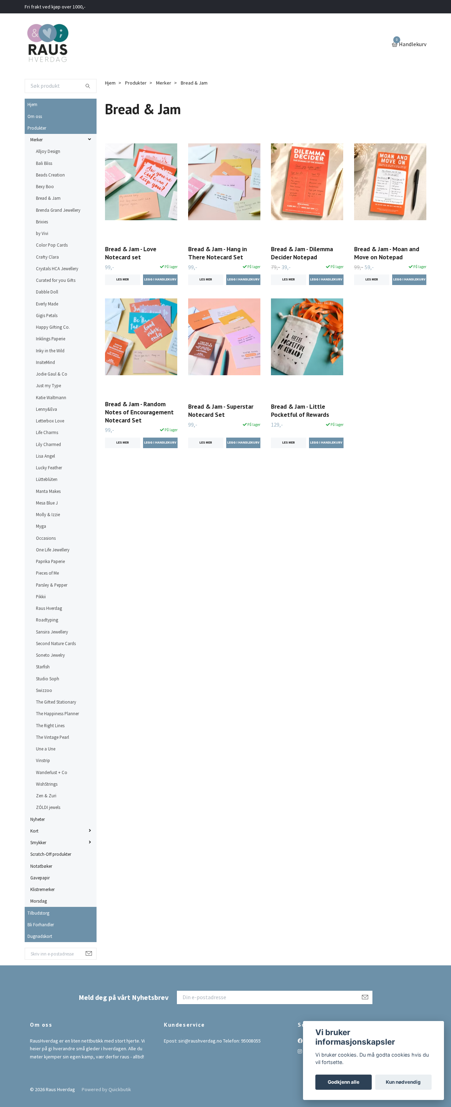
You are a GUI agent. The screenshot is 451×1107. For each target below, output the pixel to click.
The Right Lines (50, 725)
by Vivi (42, 233)
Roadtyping (47, 620)
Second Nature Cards (56, 643)
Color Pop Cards (52, 245)
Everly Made (47, 304)
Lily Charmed (48, 444)
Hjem (32, 104)
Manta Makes (48, 491)
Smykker (38, 842)
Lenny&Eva (46, 409)
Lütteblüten (46, 479)
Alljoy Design (48, 151)
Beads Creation (50, 175)
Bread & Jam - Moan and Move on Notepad (386, 253)
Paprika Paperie (50, 561)
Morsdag (38, 901)
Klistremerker (42, 889)
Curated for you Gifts (55, 280)
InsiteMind (45, 362)
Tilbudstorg (38, 913)
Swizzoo (44, 690)
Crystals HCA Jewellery (57, 268)
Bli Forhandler (40, 924)
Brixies (42, 221)
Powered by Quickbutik (106, 1089)
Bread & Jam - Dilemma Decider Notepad (302, 253)
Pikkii (41, 596)
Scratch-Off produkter (50, 854)
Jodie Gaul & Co (51, 374)
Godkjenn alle (343, 1082)
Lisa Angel (45, 456)
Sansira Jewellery (52, 632)
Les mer (122, 279)
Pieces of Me (47, 573)
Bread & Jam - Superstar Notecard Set (220, 410)
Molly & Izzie (48, 514)
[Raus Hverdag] (47, 45)
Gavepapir (40, 877)
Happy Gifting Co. (53, 327)
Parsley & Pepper (51, 585)
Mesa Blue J (47, 503)
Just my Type (48, 385)
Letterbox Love (50, 420)
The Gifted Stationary (56, 702)
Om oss (34, 116)
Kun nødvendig (403, 1082)
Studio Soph (47, 678)
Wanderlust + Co (51, 772)
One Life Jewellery (52, 549)
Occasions (46, 538)
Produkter (36, 128)
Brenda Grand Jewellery (58, 210)
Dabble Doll (47, 292)
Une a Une (45, 749)
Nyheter (37, 819)
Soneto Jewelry (50, 655)
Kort (34, 831)
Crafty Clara (47, 257)
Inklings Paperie (50, 338)
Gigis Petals (46, 315)
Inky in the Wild (50, 350)
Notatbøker (41, 866)
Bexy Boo (45, 186)
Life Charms (47, 432)
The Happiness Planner (57, 713)
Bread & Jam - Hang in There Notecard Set (217, 253)
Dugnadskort (39, 936)
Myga (41, 526)
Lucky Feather (49, 467)
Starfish (43, 666)
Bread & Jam (48, 198)
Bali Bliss (44, 163)
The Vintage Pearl (52, 737)
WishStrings (46, 784)
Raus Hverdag (49, 608)
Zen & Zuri (46, 795)
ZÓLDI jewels (48, 807)
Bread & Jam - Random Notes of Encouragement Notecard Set (139, 412)
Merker (36, 139)
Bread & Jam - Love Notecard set (130, 253)
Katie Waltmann (51, 397)
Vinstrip (43, 760)
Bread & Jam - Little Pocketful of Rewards (300, 410)
